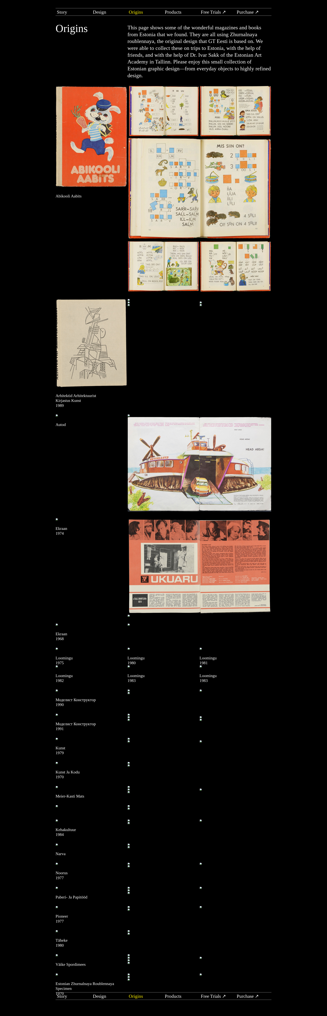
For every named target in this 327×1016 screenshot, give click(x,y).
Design (99, 12)
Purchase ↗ (248, 12)
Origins (136, 12)
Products (173, 12)
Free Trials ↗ (213, 12)
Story (62, 12)
